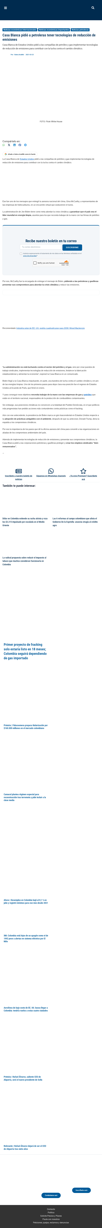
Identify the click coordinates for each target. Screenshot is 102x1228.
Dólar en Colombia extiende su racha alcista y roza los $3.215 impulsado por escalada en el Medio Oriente (25, 522)
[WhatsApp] (3, 145)
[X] (9, 145)
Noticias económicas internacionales (19, 30)
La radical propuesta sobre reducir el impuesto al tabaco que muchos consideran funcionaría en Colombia (24, 561)
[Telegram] (25, 145)
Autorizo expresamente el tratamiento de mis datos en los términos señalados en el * (52, 255)
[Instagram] (16, 1183)
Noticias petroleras (80, 30)
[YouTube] (26, 1183)
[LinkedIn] (14, 145)
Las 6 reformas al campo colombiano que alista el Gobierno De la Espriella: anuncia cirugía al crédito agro (75, 522)
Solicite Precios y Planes (51, 1216)
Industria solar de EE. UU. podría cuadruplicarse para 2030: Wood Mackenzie (50, 328)
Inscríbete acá (81, 1190)
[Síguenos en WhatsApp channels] (51, 471)
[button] (93, 8)
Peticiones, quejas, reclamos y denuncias (51, 1222)
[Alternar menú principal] (5, 8)
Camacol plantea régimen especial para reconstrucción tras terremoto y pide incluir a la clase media (25, 797)
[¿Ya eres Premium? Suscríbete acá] (83, 471)
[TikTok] (21, 1183)
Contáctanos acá (51, 1195)
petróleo (88, 395)
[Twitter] (7, 1183)
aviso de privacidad (30, 256)
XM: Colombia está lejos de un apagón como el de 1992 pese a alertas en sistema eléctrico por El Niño (26, 938)
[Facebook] (20, 145)
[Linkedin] (12, 1183)
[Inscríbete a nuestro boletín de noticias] (19, 471)
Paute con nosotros (51, 1219)
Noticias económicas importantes (54, 30)
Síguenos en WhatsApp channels (51, 476)
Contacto (51, 1209)
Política (51, 1212)
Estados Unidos (27, 159)
